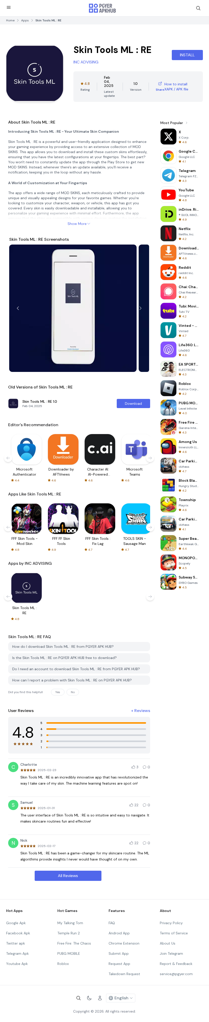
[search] (198, 8)
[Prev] (17, 308)
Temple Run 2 (68, 933)
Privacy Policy (171, 923)
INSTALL (187, 55)
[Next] (140, 308)
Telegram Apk (17, 953)
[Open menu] (8, 7)
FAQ (112, 923)
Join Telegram (171, 953)
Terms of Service (174, 933)
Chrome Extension (124, 943)
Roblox (63, 963)
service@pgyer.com (176, 974)
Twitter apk (15, 943)
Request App (119, 963)
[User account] (99, 998)
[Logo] (102, 8)
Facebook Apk (18, 933)
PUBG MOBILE (68, 953)
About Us (167, 943)
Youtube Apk (17, 963)
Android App (119, 933)
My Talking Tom (70, 923)
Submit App (119, 953)
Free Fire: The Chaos (74, 943)
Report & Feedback (176, 963)
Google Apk (16, 923)
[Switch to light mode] (89, 998)
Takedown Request (124, 974)
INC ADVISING (85, 62)
